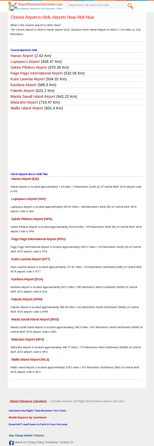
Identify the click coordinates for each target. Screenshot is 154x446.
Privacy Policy (36, 442)
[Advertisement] (77, 140)
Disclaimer (51, 442)
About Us (20, 442)
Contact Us (66, 442)
